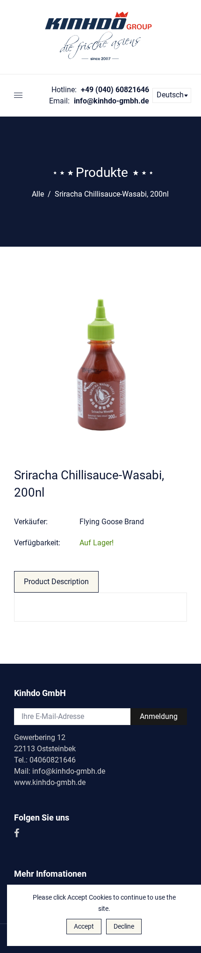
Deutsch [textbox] (170, 94)
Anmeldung (159, 716)
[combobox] (171, 95)
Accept (84, 926)
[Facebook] (17, 833)
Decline (124, 926)
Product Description (56, 581)
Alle (38, 194)
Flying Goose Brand (111, 521)
